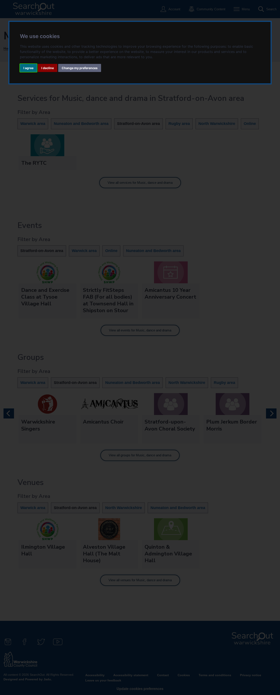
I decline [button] (47, 68)
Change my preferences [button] (80, 68)
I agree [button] (28, 68)
